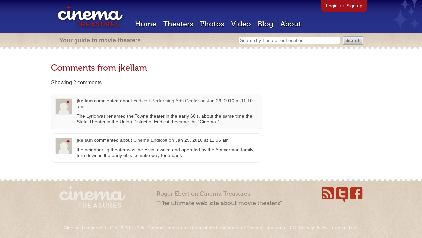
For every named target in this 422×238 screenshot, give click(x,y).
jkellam (85, 100)
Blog (265, 24)
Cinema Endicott (150, 140)
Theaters (178, 24)
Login (332, 5)
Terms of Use (343, 227)
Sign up (354, 5)
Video (241, 24)
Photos (212, 24)
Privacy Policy (313, 227)
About (290, 24)
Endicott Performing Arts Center (166, 100)
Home (145, 24)
